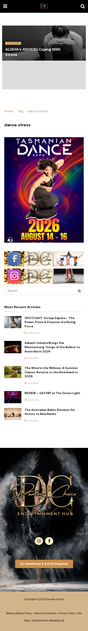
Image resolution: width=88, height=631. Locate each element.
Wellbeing (13, 43)
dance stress (38, 111)
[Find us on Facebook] (49, 541)
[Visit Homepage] (44, 6)
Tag (20, 111)
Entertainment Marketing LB (48, 620)
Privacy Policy (67, 613)
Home (8, 111)
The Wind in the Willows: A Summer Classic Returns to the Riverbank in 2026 (51, 372)
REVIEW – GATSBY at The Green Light (52, 393)
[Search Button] (83, 6)
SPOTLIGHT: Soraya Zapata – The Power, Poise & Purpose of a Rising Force (50, 322)
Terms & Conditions (45, 613)
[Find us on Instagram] (39, 541)
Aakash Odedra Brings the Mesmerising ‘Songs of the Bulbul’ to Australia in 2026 (52, 347)
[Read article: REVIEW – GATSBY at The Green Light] (12, 397)
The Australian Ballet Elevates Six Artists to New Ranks (50, 412)
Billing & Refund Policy (19, 613)
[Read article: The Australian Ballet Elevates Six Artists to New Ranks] (12, 414)
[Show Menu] (5, 6)
